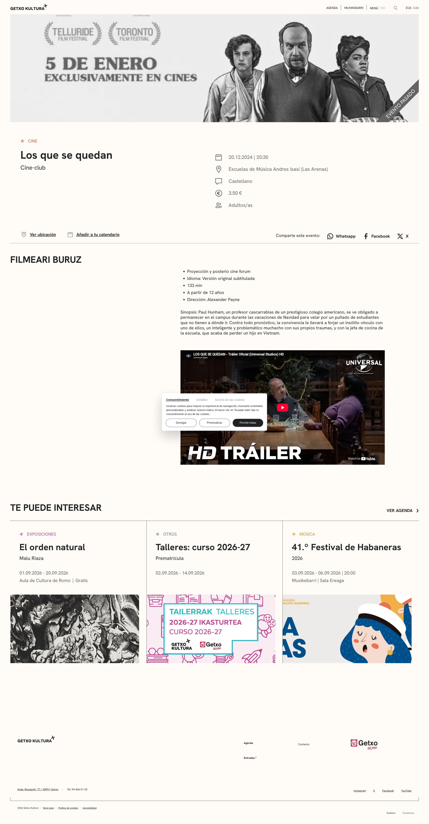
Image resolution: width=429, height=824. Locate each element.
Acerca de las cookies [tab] (229, 400)
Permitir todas (248, 422)
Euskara (391, 812)
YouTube (406, 790)
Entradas (249, 758)
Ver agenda (400, 510)
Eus (408, 8)
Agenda (332, 8)
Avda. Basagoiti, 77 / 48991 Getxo (37, 789)
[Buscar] (395, 8)
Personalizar (214, 422)
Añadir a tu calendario (97, 234)
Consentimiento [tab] (177, 400)
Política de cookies (68, 807)
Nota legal (48, 807)
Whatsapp (346, 236)
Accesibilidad (90, 807)
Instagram (360, 790)
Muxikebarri (353, 8)
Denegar (181, 422)
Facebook (380, 236)
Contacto (303, 744)
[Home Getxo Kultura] (29, 6)
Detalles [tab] (201, 400)
